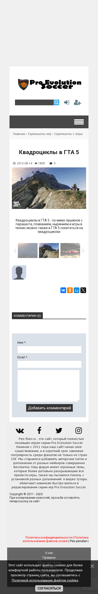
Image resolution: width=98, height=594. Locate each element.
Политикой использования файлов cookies (45, 580)
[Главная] (49, 88)
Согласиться (49, 588)
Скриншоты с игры (68, 134)
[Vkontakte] (19, 432)
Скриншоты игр (39, 134)
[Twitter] (59, 432)
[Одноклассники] (70, 290)
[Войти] (65, 103)
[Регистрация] (77, 103)
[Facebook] (39, 432)
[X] (83, 290)
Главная (19, 134)
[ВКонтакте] (63, 290)
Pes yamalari (78, 541)
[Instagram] (79, 432)
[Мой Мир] (76, 290)
